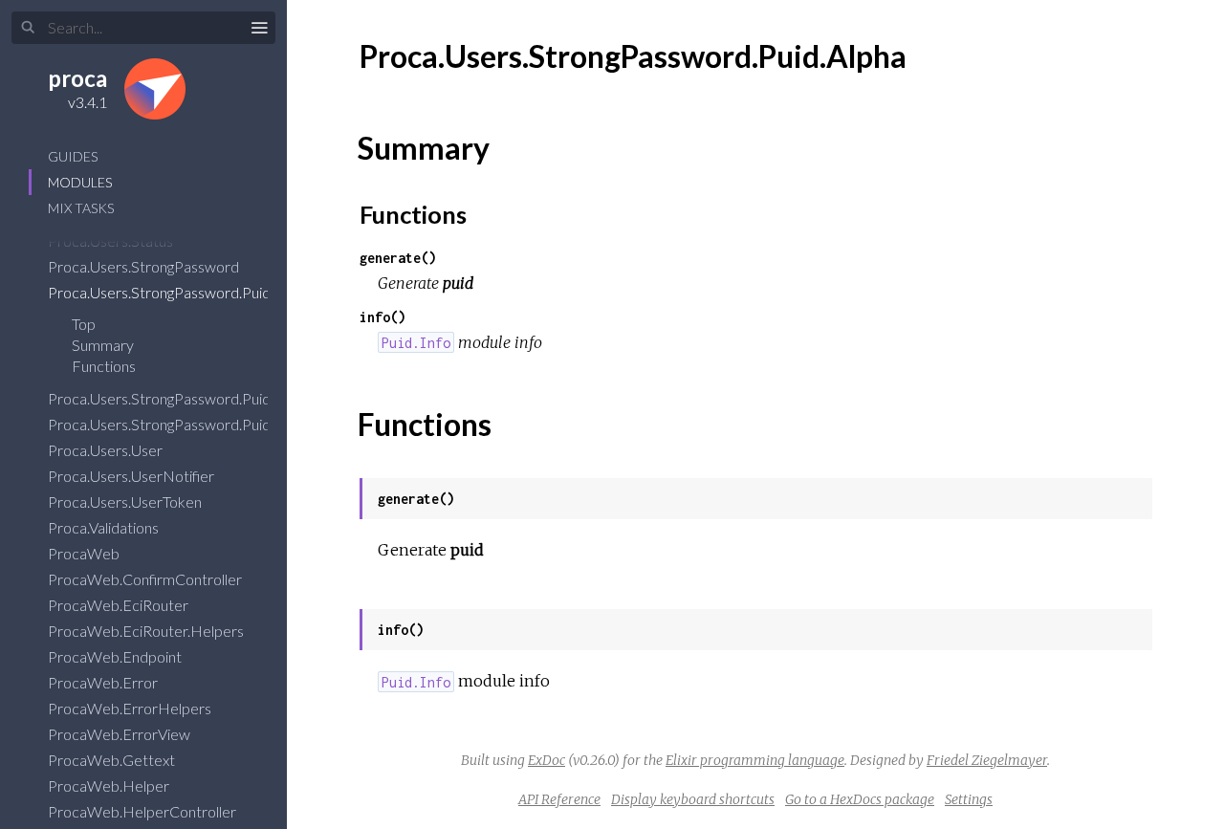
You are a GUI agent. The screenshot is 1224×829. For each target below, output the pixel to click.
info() (382, 317)
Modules (80, 182)
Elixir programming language (755, 760)
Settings (969, 799)
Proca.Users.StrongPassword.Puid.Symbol (186, 424)
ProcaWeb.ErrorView (120, 734)
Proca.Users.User (106, 450)
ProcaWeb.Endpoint (116, 656)
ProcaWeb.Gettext (113, 760)
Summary (103, 345)
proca (77, 78)
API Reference (559, 799)
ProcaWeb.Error (104, 682)
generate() (398, 258)
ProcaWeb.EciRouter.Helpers (147, 631)
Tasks (81, 208)
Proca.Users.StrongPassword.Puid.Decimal (189, 398)
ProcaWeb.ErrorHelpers (131, 708)
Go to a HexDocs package (859, 799)
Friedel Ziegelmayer (987, 760)
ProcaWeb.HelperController (143, 811)
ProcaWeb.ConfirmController (146, 579)
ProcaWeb (85, 553)
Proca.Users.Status (112, 240)
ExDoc (546, 760)
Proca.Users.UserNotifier (132, 476)
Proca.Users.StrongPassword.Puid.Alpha (180, 292)
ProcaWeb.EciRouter (119, 605)
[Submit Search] (28, 27)
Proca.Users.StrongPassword (145, 266)
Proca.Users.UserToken (126, 501)
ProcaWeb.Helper (110, 785)
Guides (73, 156)
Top (84, 324)
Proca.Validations (105, 527)
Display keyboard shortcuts (693, 799)
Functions (105, 366)
